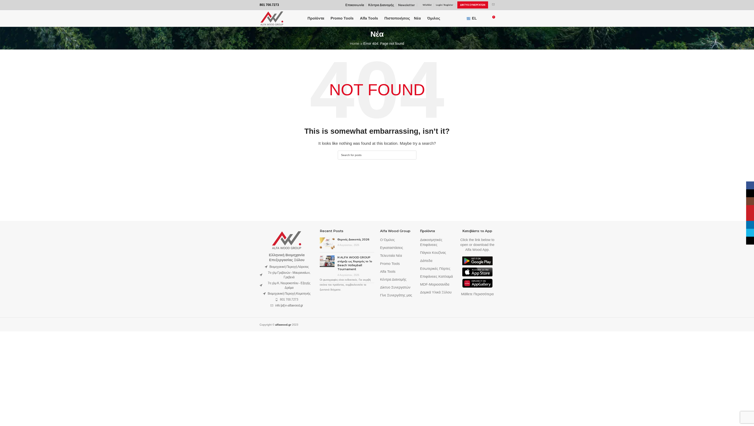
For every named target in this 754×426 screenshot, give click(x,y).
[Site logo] (272, 18)
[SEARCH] (412, 155)
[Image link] (286, 240)
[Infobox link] (493, 5)
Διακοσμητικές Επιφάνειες (431, 242)
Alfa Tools (387, 272)
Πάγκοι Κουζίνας (433, 253)
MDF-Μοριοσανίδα (434, 284)
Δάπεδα (426, 261)
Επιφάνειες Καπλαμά (436, 276)
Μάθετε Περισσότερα (477, 294)
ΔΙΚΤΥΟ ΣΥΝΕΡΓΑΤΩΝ (472, 5)
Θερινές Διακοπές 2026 (353, 239)
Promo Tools (390, 264)
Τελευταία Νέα (391, 256)
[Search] (484, 18)
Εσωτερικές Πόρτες (435, 269)
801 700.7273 (289, 299)
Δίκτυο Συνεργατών (395, 287)
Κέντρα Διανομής (393, 279)
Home (354, 44)
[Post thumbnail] (327, 243)
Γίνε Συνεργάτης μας (396, 295)
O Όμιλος (387, 240)
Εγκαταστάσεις (391, 248)
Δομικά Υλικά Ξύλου (436, 292)
